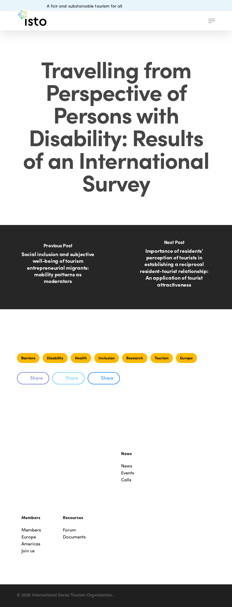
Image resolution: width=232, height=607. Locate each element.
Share (36, 377)
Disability (55, 358)
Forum (69, 530)
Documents (74, 537)
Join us (28, 550)
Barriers (28, 358)
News (126, 466)
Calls (126, 479)
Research (134, 358)
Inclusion (106, 358)
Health (81, 358)
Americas (30, 543)
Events (127, 473)
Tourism (162, 358)
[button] (211, 21)
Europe (186, 358)
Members (31, 530)
